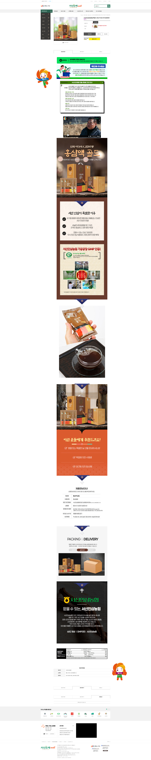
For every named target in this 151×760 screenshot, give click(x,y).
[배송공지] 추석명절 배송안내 (64, 734)
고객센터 (50, 1)
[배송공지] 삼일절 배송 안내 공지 (65, 732)
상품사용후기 (82, 51)
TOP (108, 741)
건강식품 (43, 31)
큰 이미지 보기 (66, 42)
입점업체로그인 (70, 741)
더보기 (73, 725)
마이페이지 (105, 1)
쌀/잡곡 (43, 14)
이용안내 (60, 741)
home (82, 15)
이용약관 (49, 741)
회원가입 (95, 1)
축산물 (43, 24)
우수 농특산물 (99, 11)
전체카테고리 (44, 11)
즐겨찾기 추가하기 (44, 1)
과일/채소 (44, 17)
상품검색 (97, 6)
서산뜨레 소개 (79, 11)
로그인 (92, 1)
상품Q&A (100, 51)
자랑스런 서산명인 (89, 11)
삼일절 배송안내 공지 (63, 728)
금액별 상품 (70, 11)
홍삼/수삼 (89, 15)
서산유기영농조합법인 (65, 716)
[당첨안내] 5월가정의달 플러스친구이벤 (66, 730)
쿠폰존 (109, 1)
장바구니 (100, 1)
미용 (43, 34)
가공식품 (43, 27)
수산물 (43, 21)
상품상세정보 (63, 51)
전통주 (43, 38)
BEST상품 (62, 11)
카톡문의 (46, 733)
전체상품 (56, 11)
